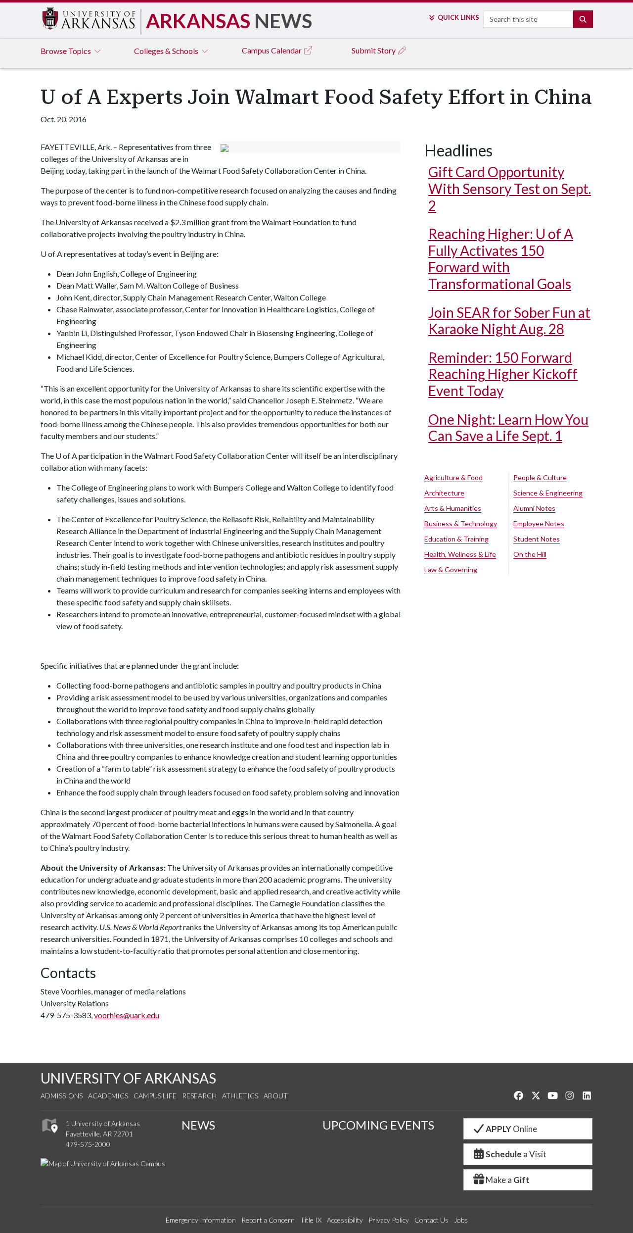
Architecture (444, 493)
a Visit (516, 1154)
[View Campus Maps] (49, 1135)
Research (199, 1095)
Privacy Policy (388, 1220)
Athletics (240, 1095)
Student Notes (536, 539)
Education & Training (456, 539)
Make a (508, 1180)
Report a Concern (268, 1220)
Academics (108, 1095)
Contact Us (431, 1220)
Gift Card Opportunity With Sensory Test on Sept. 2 (509, 188)
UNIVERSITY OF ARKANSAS (128, 1078)
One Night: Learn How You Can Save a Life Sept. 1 (508, 427)
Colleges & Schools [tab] (167, 50)
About (276, 1095)
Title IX (310, 1220)
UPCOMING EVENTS (378, 1125)
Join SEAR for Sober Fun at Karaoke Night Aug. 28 (509, 321)
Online (511, 1129)
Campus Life (155, 1095)
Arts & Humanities (452, 508)
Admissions (62, 1095)
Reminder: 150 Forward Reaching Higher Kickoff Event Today (503, 374)
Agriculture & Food (453, 477)
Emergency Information (201, 1220)
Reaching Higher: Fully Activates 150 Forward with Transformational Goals (500, 258)
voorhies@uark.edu (126, 1015)
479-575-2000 (88, 1144)
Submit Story (374, 50)
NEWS (198, 1125)
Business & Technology (460, 523)
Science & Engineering (548, 493)
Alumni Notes (534, 508)
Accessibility (345, 1220)
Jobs (461, 1220)
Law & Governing (450, 569)
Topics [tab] (66, 50)
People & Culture (540, 477)
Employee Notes (538, 523)
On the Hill (529, 554)
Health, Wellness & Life (460, 554)
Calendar (272, 50)
